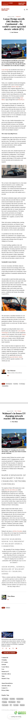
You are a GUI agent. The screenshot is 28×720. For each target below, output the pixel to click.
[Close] (26, 339)
